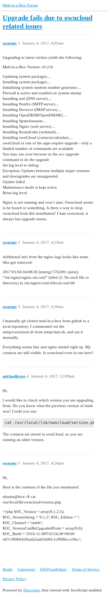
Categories (26, 569)
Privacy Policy (14, 579)
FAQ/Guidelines (53, 569)
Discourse (31, 590)
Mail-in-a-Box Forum (20, 5)
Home (8, 569)
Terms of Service (85, 569)
